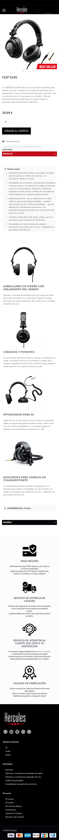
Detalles (7, 154)
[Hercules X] (17, 732)
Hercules (9, 769)
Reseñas (7, 522)
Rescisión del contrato (14, 817)
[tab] (29, 153)
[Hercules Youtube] (23, 732)
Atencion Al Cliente (13, 813)
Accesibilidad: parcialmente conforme (21, 784)
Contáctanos (10, 810)
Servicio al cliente (42, 651)
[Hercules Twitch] (29, 732)
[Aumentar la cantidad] (11, 120)
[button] (23, 71)
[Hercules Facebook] (5, 732)
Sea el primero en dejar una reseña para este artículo (22, 147)
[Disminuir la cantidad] (11, 123)
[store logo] (22, 10)
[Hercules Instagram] (11, 732)
